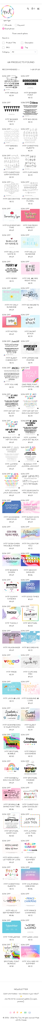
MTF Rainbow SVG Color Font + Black (11, 780)
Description (28, 42)
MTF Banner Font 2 (11, 120)
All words (8, 25)
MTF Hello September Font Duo (11, 912)
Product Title (11, 42)
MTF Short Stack (30, 332)
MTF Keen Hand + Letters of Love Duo (11, 859)
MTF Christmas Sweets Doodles (30, 148)
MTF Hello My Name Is (11, 253)
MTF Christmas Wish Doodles (12, 173)
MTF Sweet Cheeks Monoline (30, 727)
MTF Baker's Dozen (11, 571)
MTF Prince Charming (30, 911)
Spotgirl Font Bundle (11, 962)
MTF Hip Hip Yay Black (11, 412)
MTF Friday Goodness (30, 752)
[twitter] (22, 1012)
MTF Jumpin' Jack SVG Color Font (11, 492)
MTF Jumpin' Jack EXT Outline (11, 466)
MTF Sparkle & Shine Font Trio (11, 805)
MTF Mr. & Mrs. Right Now (30, 279)
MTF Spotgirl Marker (30, 779)
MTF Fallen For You (30, 544)
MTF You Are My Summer (30, 962)
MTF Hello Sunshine (30, 253)
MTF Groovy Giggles (30, 571)
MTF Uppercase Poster (30, 359)
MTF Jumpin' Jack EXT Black (30, 438)
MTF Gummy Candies (11, 597)
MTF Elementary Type (11, 226)
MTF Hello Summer (30, 858)
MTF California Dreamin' (30, 885)
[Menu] (38, 8)
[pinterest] (18, 1012)
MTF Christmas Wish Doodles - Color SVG (30, 806)
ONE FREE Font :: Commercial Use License (30, 386)
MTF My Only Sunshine (11, 306)
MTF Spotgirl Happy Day (12, 832)
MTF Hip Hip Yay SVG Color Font (30, 412)
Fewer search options (20, 33)
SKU (8, 47)
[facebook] (14, 1012)
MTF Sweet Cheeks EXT (12, 359)
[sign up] (26, 1012)
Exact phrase (9, 28)
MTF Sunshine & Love (30, 699)
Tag (26, 47)
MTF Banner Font (30, 94)
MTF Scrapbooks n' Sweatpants (11, 726)
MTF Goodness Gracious (11, 518)
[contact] (30, 1012)
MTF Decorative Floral (30, 200)
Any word (20, 25)
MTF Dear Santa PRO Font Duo (30, 491)
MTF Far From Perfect (30, 226)
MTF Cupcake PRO (30, 673)
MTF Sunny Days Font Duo (30, 518)
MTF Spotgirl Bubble (12, 752)
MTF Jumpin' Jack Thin (30, 832)
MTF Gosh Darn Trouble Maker (11, 544)
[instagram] (11, 1012)
